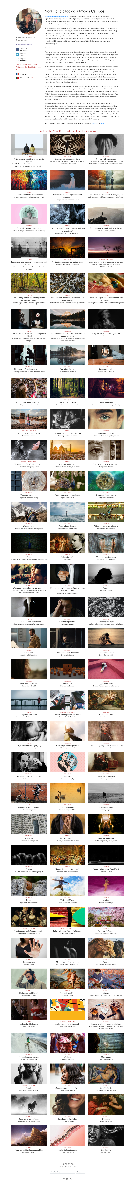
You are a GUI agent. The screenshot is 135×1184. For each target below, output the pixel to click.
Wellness (67, 156)
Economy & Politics (106, 259)
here (102, 123)
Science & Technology (29, 462)
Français (25, 74)
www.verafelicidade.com (25, 44)
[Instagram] (71, 1178)
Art (29, 805)
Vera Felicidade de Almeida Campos (56, 16)
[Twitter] (67, 1178)
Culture (29, 156)
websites (94, 123)
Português (26, 78)
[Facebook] (64, 1178)
